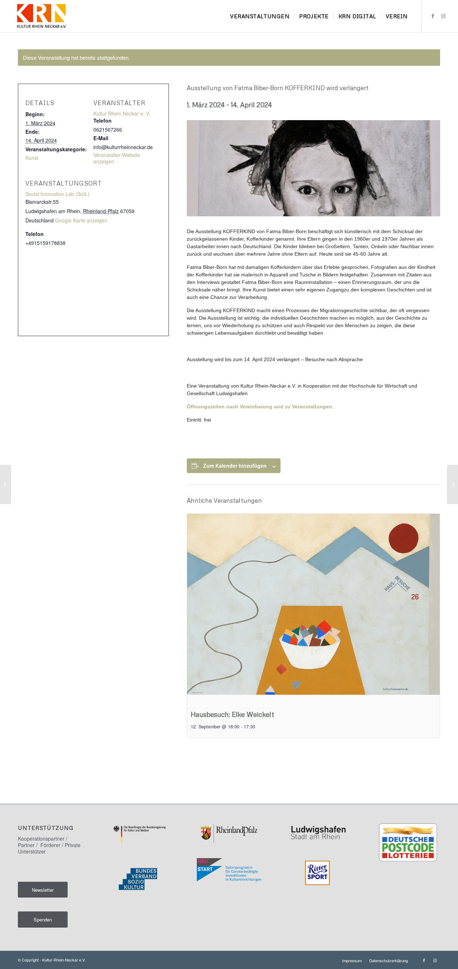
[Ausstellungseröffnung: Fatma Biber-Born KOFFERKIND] (452, 484)
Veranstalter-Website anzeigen (116, 158)
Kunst (31, 157)
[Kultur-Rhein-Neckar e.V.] (41, 16)
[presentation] (313, 608)
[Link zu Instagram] (443, 15)
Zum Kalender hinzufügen (235, 465)
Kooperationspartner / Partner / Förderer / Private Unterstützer (49, 845)
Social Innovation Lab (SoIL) (57, 193)
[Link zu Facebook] (432, 15)
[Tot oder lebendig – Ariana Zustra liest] (5, 484)
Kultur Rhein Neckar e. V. (121, 113)
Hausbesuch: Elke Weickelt (232, 714)
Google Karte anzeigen (81, 220)
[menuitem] (259, 16)
